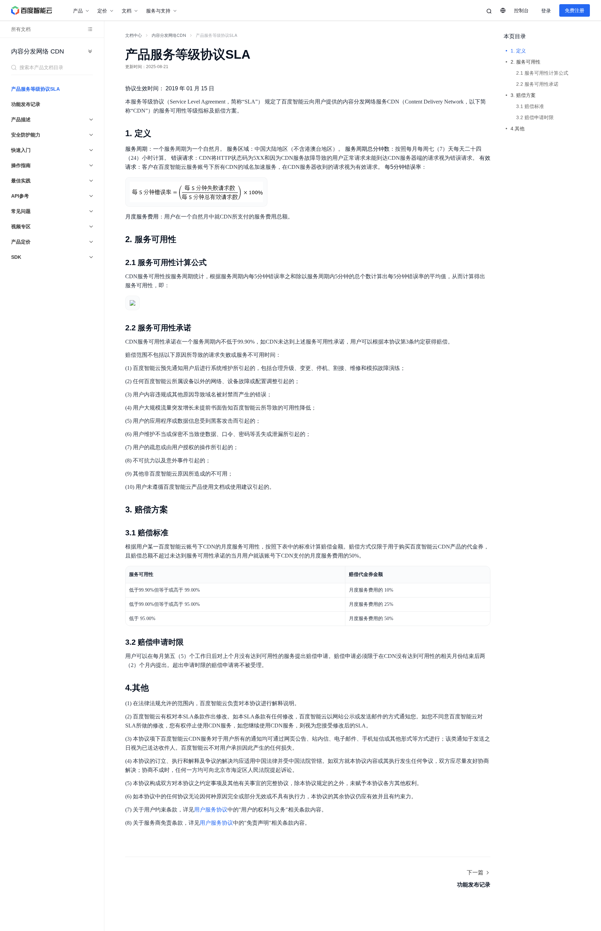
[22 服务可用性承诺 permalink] (198, 327)
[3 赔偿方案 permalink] (174, 509)
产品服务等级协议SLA (35, 89)
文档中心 (133, 35)
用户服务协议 (210, 810)
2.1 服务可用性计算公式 (542, 73)
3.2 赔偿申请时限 (535, 117)
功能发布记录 (25, 104)
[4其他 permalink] (155, 687)
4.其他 (517, 128)
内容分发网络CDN (169, 35)
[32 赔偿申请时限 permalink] (190, 642)
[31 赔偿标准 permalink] (175, 532)
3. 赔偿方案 (523, 95)
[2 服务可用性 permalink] (183, 239)
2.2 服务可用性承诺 (537, 84)
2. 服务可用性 (525, 62)
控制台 (521, 10)
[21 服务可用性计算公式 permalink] (213, 262)
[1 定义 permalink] (158, 133)
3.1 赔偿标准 (530, 106)
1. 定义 (518, 50)
